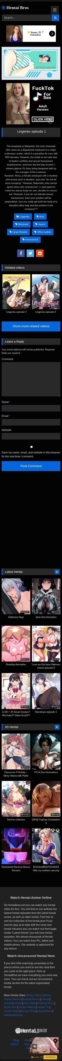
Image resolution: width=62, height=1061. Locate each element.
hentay (8, 1003)
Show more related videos (31, 326)
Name (6, 402)
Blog (16, 1040)
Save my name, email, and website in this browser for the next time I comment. (31, 454)
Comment (7, 359)
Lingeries (24, 216)
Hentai (45, 999)
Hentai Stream (34, 995)
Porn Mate (30, 1003)
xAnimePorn (44, 1011)
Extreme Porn (46, 1003)
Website (6, 430)
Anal (41, 216)
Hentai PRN (28, 1011)
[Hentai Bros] (31, 1031)
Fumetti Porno (31, 999)
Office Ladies (44, 232)
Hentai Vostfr (11, 1011)
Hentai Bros (17, 7)
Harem (41, 224)
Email (6, 416)
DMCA (14, 1044)
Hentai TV (43, 1007)
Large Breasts (19, 232)
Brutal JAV (10, 1007)
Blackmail (23, 224)
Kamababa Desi (13, 1015)
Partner (29, 1040)
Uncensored (31, 239)
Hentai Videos (26, 1007)
